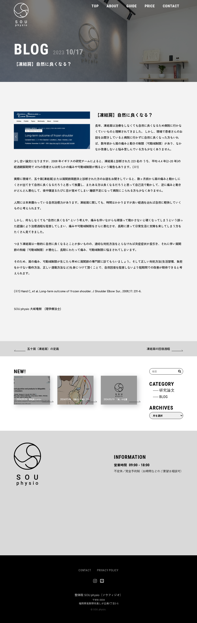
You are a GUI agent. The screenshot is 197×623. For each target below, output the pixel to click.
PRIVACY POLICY (108, 570)
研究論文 (166, 390)
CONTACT (84, 570)
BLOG (163, 396)
